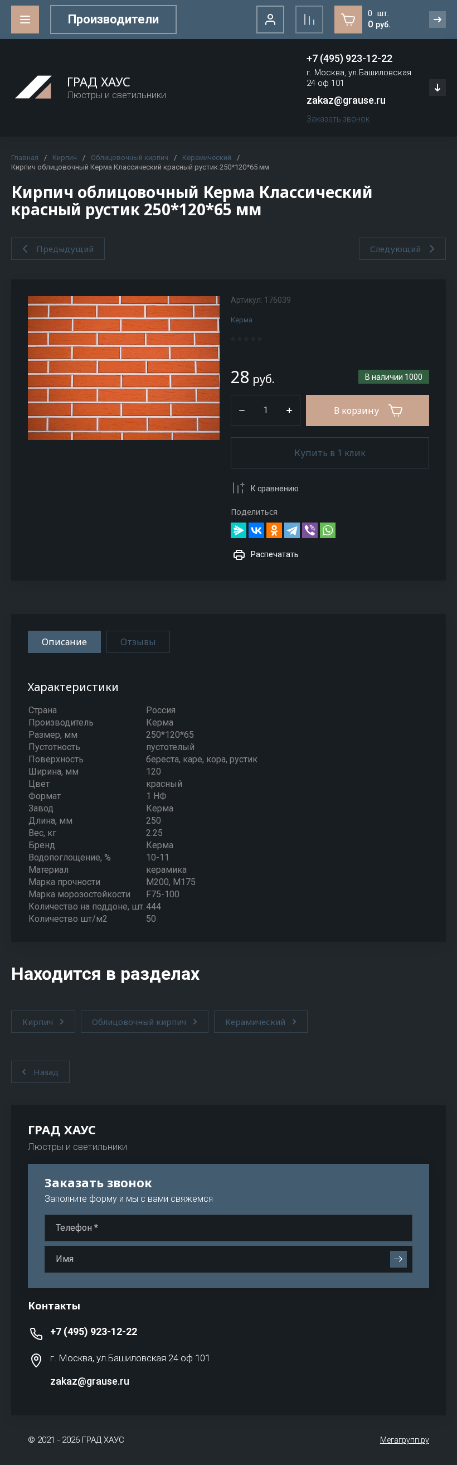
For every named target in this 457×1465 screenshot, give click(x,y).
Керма (241, 320)
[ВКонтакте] (256, 530)
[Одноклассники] (274, 530)
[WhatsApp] (328, 530)
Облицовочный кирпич (129, 157)
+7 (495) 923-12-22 (349, 58)
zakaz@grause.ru (346, 100)
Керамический (206, 157)
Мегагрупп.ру (404, 1439)
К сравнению (275, 488)
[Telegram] (292, 530)
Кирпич (64, 157)
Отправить (398, 1259)
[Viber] (310, 530)
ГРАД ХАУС (98, 81)
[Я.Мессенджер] (238, 530)
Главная (24, 157)
